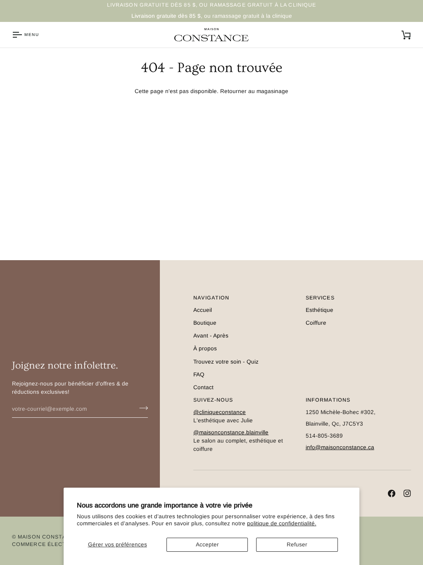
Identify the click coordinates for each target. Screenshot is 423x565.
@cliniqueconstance (219, 412)
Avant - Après (210, 336)
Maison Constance (48, 537)
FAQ (198, 374)
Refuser (297, 544)
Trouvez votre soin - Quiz (226, 362)
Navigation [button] (211, 298)
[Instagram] (407, 493)
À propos (205, 348)
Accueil (202, 310)
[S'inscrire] (141, 407)
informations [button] (328, 400)
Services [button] (320, 298)
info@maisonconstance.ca (340, 447)
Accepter (207, 544)
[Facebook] (391, 493)
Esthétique (319, 310)
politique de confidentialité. (281, 523)
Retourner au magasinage (254, 91)
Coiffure (316, 323)
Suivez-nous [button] (213, 400)
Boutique (204, 323)
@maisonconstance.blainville (231, 432)
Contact (203, 387)
